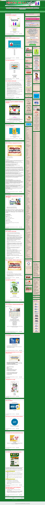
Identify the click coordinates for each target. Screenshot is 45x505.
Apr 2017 (34, 248)
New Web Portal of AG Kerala (28, 101)
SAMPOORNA (27, 160)
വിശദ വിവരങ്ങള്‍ (29, 119)
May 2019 (34, 221)
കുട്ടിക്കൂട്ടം (27, 194)
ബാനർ (15, 393)
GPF (7, 429)
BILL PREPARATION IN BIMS (30, 42)
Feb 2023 (34, 173)
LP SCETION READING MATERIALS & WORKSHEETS (36, 314)
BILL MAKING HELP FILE (9, 374)
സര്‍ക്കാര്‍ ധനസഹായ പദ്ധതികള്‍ (36, 67)
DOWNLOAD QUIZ (14, 293)
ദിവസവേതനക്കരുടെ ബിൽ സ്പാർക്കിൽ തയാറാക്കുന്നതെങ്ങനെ (28, 110)
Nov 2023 (34, 163)
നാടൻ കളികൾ (27, 220)
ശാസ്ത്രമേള (27, 250)
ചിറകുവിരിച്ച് (14, 76)
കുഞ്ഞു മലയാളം (27, 193)
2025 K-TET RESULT (9, 400)
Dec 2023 (34, 162)
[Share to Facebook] (20, 121)
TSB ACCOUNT (35, 65)
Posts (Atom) (16, 499)
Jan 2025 (34, 149)
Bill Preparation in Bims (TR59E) (28, 107)
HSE (26, 142)
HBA (26, 140)
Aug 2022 (34, 179)
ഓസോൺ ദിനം (27, 190)
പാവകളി (27, 224)
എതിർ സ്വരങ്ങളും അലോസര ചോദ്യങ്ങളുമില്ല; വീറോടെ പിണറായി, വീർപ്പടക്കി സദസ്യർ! (35, 273)
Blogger (29, 503)
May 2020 (34, 208)
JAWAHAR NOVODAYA (28, 145)
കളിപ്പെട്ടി (27, 192)
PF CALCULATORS (28, 157)
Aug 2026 (34, 133)
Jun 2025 (34, 145)
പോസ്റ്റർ (14, 394)
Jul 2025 (34, 144)
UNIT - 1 (14, 49)
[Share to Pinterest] (18, 78)
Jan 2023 (34, 174)
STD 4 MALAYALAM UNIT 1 (10, 60)
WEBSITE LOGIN (27, 290)
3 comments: (16, 121)
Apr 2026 (34, 136)
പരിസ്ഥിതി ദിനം (27, 222)
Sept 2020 (34, 204)
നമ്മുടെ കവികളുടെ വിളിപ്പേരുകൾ (28, 219)
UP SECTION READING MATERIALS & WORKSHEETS (28, 85)
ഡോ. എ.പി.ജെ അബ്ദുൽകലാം (27, 211)
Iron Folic (32, 32)
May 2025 (34, 146)
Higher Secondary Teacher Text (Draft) (29, 90)
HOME (6, 7)
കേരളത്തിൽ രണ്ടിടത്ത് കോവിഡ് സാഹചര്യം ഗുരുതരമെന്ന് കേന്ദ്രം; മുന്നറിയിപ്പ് (35, 270)
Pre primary (27, 158)
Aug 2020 (34, 205)
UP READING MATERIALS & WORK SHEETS (36, 323)
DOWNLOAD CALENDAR (14, 317)
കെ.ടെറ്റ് (26, 195)
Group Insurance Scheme (28, 139)
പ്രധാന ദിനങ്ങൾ (9, 122)
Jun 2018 (34, 233)
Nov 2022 (34, 176)
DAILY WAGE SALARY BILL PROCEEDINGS (11, 370)
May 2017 (34, 247)
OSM (26, 156)
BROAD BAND (29, 32)
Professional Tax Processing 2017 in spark (29, 99)
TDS (26, 169)
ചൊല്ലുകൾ (27, 209)
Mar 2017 (34, 249)
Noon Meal (8, 495)
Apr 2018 (34, 235)
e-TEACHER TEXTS (29, 78)
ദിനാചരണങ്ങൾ (27, 215)
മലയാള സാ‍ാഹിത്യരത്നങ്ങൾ (28, 233)
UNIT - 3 (14, 50)
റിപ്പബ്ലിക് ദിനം (27, 240)
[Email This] (19, 138)
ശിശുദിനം (27, 251)
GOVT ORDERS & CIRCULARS (10, 98)
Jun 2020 (34, 207)
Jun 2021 (34, 194)
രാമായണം (27, 239)
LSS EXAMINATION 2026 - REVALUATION (13, 335)
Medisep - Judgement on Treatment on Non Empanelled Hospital (13, 82)
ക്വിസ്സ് (26, 204)
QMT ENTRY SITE (36, 69)
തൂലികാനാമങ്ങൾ (28, 213)
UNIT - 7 (14, 52)
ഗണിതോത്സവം (27, 205)
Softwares (27, 168)
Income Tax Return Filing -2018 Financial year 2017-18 (29, 112)
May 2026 (34, 135)
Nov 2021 (34, 189)
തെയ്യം (27, 214)
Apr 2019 (34, 222)
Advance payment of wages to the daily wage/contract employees (29, 105)
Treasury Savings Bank (28, 173)
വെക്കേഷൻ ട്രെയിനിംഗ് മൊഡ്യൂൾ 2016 (28, 248)
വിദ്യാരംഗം (27, 245)
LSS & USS (8, 448)
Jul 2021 (34, 193)
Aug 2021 (34, 192)
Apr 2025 (34, 147)
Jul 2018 (34, 232)
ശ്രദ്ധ (26, 252)
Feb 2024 (34, 160)
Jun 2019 (34, 220)
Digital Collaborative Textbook (29, 81)
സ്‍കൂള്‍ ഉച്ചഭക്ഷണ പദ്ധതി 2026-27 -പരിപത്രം (11, 240)
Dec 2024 (34, 150)
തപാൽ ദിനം (27, 212)
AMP (26, 128)
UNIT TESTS (27, 174)
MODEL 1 (15, 70)
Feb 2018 (34, 237)
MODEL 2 (15, 71)
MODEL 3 (15, 72)
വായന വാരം (12, 122)
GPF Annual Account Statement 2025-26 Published (14, 416)
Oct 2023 (34, 164)
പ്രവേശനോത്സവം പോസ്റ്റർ (10, 379)
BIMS (26, 130)
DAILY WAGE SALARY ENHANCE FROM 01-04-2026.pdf (12, 364)
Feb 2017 (34, 250)
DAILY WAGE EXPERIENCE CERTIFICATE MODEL (12, 373)
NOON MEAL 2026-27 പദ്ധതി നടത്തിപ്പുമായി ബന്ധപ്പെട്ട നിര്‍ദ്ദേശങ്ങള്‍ (13, 488)
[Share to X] (17, 78)
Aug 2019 (34, 218)
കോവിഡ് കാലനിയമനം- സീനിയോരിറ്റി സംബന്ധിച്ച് (12, 249)
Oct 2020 (34, 203)
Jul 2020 (34, 206)
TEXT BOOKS (27, 171)
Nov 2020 (34, 202)
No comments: (13, 78)
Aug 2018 (34, 231)
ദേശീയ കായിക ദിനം (28, 217)
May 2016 (34, 260)
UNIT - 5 (14, 51)
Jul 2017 (34, 245)
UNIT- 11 (14, 54)
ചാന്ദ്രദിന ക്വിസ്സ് (28, 208)
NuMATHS (27, 155)
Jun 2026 (34, 134)
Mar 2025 (34, 148)
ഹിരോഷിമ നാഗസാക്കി (28, 257)
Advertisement (27, 129)
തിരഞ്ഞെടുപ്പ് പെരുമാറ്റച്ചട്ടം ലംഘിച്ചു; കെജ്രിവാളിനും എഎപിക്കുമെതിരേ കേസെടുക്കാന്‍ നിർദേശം (36, 293)
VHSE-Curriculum (29, 91)
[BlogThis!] (16, 78)
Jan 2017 (34, 251)
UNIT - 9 (14, 53)
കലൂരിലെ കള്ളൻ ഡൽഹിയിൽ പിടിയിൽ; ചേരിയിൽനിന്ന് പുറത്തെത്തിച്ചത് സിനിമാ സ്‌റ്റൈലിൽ (36, 283)
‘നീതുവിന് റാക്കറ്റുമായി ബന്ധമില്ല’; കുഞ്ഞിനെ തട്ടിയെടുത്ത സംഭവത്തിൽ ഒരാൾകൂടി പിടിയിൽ (36, 267)
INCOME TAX (27, 144)
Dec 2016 (34, 252)
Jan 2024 (34, 161)
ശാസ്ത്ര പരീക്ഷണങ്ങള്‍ (28, 249)
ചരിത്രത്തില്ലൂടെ (28, 207)
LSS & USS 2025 (8, 58)
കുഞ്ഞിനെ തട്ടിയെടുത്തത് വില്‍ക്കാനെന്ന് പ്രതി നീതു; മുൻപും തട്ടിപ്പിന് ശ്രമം (36, 276)
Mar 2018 (34, 236)
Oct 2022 (34, 177)
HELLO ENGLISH (27, 141)
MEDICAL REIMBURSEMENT (36, 68)
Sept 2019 (34, 217)
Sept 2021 (34, 191)
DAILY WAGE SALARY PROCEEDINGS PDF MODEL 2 (12, 372)
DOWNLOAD (14, 134)
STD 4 (11, 79)
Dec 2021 (34, 188)
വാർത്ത (26, 244)
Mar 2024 (34, 159)
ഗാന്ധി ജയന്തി (27, 206)
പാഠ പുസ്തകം (27, 223)
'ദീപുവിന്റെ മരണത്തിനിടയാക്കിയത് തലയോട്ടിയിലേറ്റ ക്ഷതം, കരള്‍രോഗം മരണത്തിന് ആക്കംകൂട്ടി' (36, 290)
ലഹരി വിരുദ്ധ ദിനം (28, 241)
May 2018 (34, 234)
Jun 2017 (34, 246)
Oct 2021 (34, 190)
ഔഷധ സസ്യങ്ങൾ (28, 191)
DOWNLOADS (35, 32)
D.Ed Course (28, 92)
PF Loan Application (36, 66)
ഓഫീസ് (26, 189)
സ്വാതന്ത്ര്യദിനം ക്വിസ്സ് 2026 (11, 15)
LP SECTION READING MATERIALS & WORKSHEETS (28, 83)
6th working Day (8, 192)
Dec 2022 (34, 175)
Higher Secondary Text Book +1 (28, 88)
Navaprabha (27, 153)
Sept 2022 (34, 178)
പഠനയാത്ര (27, 221)
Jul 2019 (34, 219)
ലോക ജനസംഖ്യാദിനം (28, 242)
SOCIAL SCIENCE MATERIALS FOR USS (13, 38)
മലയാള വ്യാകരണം (28, 232)
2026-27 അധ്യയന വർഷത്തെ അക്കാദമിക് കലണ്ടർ (14, 304)
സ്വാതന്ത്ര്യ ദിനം (28, 256)
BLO (26, 131)
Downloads (8, 332)
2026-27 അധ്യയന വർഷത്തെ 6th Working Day (14, 143)
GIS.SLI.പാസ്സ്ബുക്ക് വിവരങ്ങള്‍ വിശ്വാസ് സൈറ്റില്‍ (28, 103)
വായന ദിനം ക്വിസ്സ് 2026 (10, 125)
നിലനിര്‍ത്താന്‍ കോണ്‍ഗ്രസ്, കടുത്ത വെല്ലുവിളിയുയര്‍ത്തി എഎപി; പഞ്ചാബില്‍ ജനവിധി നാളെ (35, 286)
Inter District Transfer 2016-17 (36, 113)
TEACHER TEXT (27, 170)
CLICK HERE (14, 410)
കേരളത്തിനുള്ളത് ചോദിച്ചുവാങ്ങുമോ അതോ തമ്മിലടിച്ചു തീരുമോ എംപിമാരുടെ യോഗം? (36, 264)
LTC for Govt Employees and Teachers (28, 108)
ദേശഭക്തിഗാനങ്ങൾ (28, 216)
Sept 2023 (34, 165)
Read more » (7, 190)
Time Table (27, 172)
